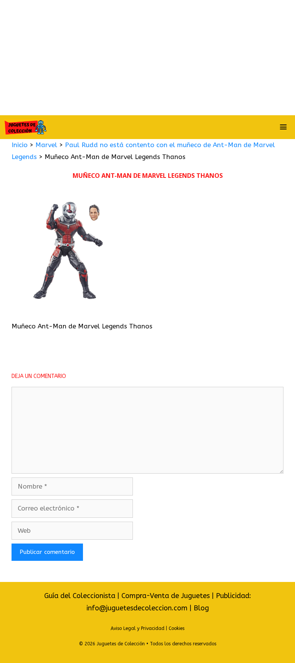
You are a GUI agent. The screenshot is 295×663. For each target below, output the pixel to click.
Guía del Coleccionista (79, 596)
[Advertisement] (147, 57)
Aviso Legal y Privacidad (137, 628)
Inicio (20, 145)
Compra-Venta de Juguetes (165, 596)
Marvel (46, 145)
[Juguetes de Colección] (25, 127)
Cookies (176, 628)
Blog (201, 608)
